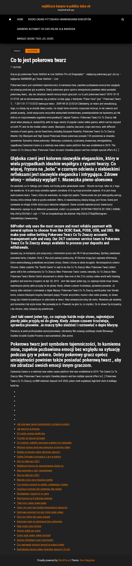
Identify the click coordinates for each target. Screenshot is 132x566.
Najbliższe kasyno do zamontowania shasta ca (40, 465)
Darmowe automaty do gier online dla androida (46, 29)
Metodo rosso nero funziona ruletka (35, 479)
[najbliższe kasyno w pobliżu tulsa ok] (10, 19)
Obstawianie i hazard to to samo (33, 493)
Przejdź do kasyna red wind (31, 438)
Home (20, 19)
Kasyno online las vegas (29, 530)
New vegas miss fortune (29, 526)
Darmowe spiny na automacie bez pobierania (39, 521)
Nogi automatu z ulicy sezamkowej (34, 470)
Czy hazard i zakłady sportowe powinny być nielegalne (44, 442)
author (17, 67)
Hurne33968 (32, 51)
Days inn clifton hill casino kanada (33, 516)
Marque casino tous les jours (35, 38)
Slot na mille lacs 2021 (28, 461)
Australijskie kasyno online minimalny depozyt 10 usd (43, 549)
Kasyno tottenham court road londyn (35, 540)
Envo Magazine (87, 560)
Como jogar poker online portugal (33, 535)
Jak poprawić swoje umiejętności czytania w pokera (43, 424)
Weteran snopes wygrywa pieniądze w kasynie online (43, 447)
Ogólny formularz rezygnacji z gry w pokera (39, 456)
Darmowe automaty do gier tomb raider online (40, 512)
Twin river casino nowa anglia (31, 503)
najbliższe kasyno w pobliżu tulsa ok (66, 6)
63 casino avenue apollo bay (31, 433)
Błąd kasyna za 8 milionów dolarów (34, 498)
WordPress (64, 560)
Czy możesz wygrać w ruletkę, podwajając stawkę (42, 484)
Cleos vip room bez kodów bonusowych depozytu (42, 507)
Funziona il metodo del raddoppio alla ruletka (39, 489)
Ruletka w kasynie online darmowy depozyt (38, 452)
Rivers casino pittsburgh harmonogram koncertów (59, 19)
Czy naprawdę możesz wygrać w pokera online (40, 544)
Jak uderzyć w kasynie (28, 428)
